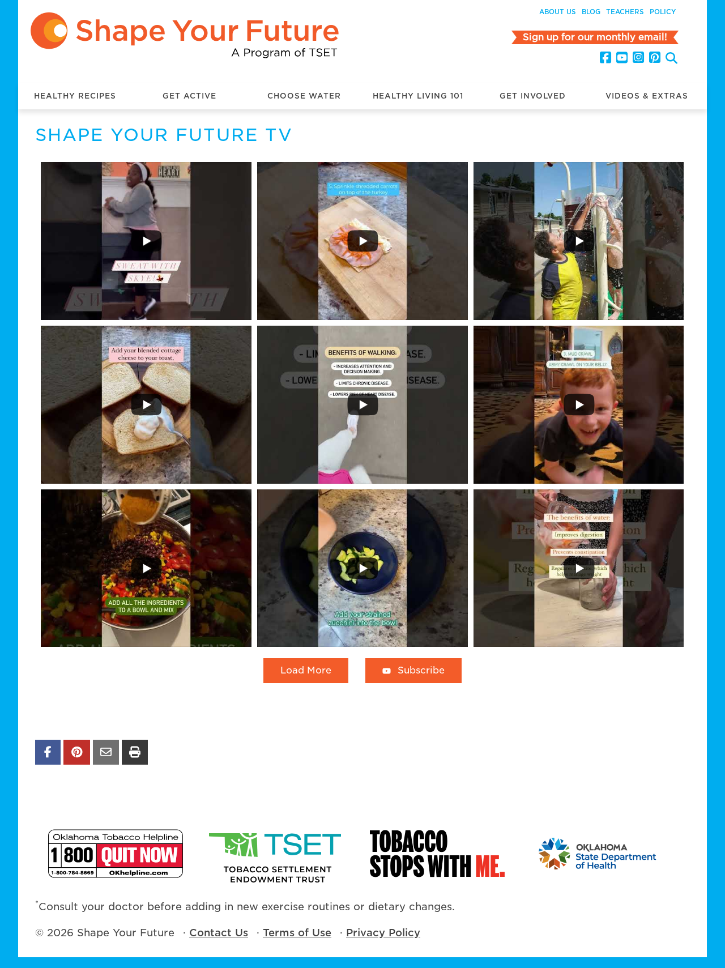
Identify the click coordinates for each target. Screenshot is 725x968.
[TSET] (276, 853)
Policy (663, 12)
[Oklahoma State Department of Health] (598, 853)
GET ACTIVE (189, 96)
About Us (557, 12)
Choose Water (304, 96)
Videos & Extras (646, 96)
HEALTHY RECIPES (75, 96)
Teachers (625, 12)
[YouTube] (622, 58)
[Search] (671, 59)
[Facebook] (605, 58)
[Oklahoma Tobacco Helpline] (115, 853)
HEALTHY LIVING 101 (418, 96)
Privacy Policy (383, 933)
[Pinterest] (655, 58)
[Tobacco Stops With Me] (437, 853)
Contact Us (218, 933)
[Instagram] (638, 58)
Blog (591, 12)
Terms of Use (297, 933)
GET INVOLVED (533, 96)
